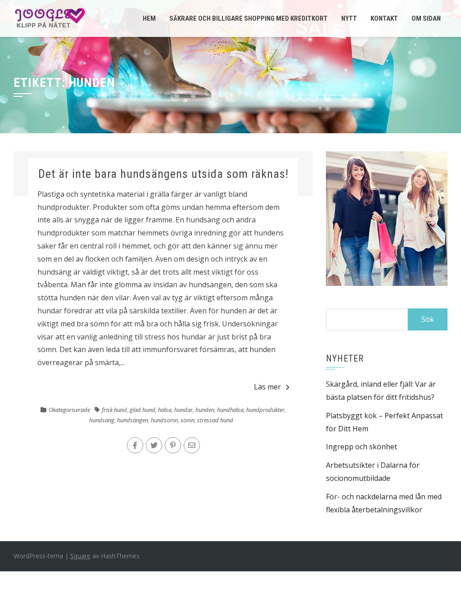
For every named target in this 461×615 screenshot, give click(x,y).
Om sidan (426, 18)
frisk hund (114, 410)
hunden (204, 410)
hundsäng (101, 420)
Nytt (349, 18)
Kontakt (384, 18)
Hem (149, 18)
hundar (183, 410)
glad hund (142, 410)
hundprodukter (265, 410)
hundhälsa (230, 410)
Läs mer (267, 387)
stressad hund (215, 420)
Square (80, 556)
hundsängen (132, 420)
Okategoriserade (69, 410)
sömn (187, 420)
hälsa (165, 410)
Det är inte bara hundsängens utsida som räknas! (163, 174)
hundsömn (164, 420)
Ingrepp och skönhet (361, 447)
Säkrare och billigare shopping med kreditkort (248, 18)
